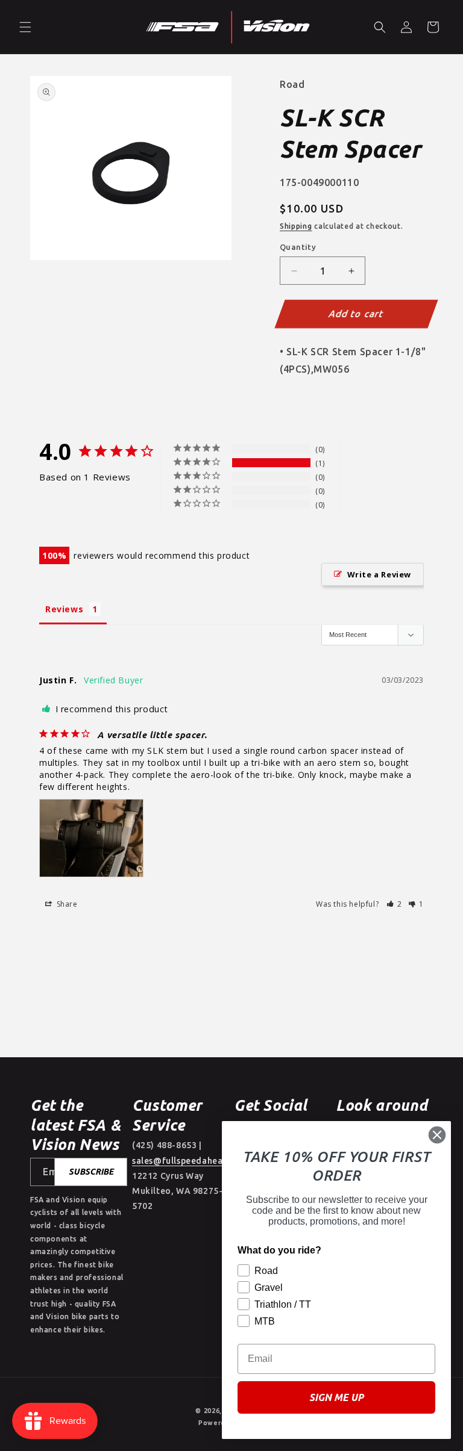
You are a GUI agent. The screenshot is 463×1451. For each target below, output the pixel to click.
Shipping (296, 226)
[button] (25, 27)
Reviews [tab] (64, 609)
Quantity (298, 247)
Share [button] (66, 904)
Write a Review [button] (379, 574)
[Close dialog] (437, 1135)
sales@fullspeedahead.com (190, 1161)
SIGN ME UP (336, 1397)
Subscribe (91, 1171)
